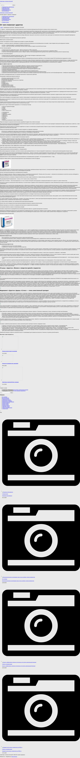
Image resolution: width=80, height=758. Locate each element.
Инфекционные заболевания (8, 16)
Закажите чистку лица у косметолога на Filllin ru (11, 751)
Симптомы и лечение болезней (6, 1)
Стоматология (5, 408)
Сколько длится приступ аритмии (9, 351)
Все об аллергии (5, 10)
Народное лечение (6, 405)
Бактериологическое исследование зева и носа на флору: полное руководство (18, 580)
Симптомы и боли (5, 17)
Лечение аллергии (6, 402)
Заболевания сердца (6, 9)
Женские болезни (5, 18)
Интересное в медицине (7, 400)
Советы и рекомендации (7, 407)
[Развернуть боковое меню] (0, 386)
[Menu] (0, 3)
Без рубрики (4, 579)
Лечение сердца (5, 22)
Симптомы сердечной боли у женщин (10, 382)
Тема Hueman (14, 756)
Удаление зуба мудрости (7, 495)
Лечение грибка (5, 403)
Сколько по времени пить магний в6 (10, 363)
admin (1, 27)
